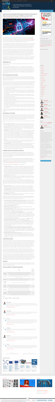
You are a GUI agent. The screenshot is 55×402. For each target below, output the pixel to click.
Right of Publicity (43, 87)
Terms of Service (27, 397)
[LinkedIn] (51, 10)
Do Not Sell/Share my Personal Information (42, 400)
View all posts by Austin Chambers (11, 314)
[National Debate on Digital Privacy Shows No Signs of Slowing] (23, 362)
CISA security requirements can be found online (12, 162)
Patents (42, 84)
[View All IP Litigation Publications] (27, 386)
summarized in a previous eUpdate (28, 39)
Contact (14, 0)
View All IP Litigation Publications (23, 387)
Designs (42, 77)
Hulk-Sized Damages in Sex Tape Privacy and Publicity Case (28, 366)
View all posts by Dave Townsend (11, 307)
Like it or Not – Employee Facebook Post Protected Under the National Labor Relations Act (5, 367)
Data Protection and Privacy (7, 10)
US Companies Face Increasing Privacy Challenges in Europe (34, 366)
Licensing (42, 82)
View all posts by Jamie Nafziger (10, 331)
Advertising (42, 66)
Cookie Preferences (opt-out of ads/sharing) (45, 160)
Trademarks (42, 94)
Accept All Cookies (50, 400)
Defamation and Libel (43, 75)
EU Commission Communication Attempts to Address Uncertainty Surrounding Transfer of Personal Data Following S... (11, 368)
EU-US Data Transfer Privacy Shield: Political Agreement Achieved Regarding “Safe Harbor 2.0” (17, 367)
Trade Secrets (42, 92)
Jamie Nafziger (17, 17)
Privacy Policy (24, 401)
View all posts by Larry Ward (10, 324)
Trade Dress (42, 91)
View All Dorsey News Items (40, 387)
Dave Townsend (5, 17)
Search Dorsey (46, 391)
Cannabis (42, 68)
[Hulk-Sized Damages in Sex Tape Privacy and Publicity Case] (28, 362)
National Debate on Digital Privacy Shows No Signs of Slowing (22, 366)
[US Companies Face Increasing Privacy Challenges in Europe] (34, 362)
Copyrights (42, 72)
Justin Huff (25, 17)
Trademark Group (19, 0)
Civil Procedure (43, 70)
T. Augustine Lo (21, 17)
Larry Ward (13, 17)
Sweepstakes (42, 89)
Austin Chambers (10, 17)
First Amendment (43, 80)
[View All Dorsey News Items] (44, 386)
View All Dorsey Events (5, 387)
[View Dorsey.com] (6, 1)
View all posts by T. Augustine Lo (10, 340)
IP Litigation (25, 0)
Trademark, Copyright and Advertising (45, 45)
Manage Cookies (34, 400)
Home (11, 0)
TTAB (41, 96)
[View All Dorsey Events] (10, 386)
